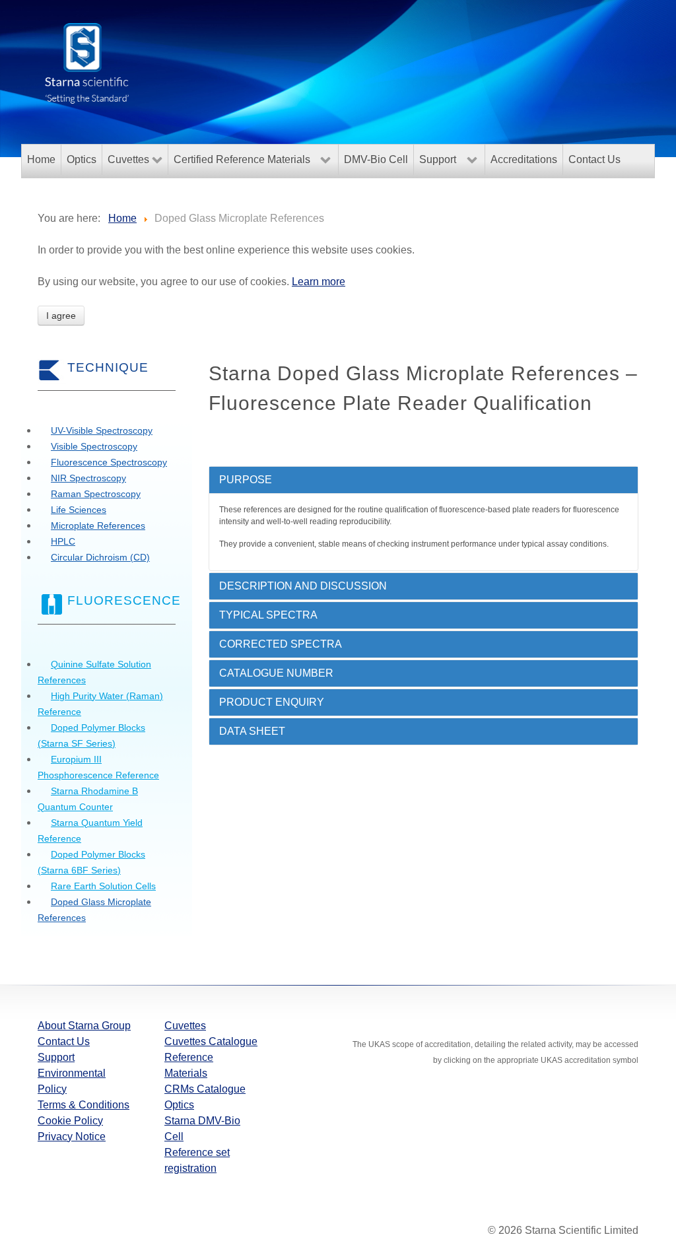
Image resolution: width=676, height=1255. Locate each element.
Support (56, 1057)
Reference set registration (197, 1160)
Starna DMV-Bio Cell (202, 1128)
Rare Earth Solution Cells (103, 886)
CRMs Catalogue (205, 1089)
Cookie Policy (70, 1120)
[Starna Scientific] (87, 62)
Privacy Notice (72, 1136)
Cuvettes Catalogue (210, 1041)
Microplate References (98, 525)
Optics (179, 1104)
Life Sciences (78, 509)
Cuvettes (185, 1025)
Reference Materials (188, 1065)
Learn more (318, 281)
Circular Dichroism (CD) (100, 557)
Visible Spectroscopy (94, 446)
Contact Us (64, 1041)
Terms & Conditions (83, 1104)
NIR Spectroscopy (88, 478)
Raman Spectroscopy (96, 494)
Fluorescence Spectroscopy (109, 462)
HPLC (63, 541)
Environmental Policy (72, 1081)
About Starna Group (84, 1025)
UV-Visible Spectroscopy (101, 430)
